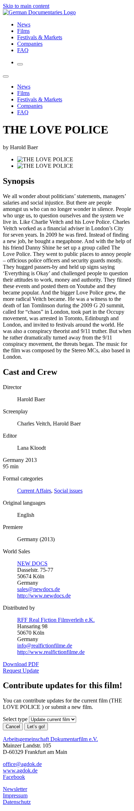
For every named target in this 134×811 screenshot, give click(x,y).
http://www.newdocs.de (44, 596)
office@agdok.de (22, 764)
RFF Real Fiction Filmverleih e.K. (56, 620)
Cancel (13, 726)
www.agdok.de (20, 770)
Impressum (15, 795)
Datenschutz (17, 802)
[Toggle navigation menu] (20, 64)
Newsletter (15, 789)
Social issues (68, 491)
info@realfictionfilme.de (44, 646)
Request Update (21, 671)
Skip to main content (26, 6)
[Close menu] (6, 76)
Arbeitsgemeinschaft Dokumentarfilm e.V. (50, 739)
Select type (15, 719)
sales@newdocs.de (38, 589)
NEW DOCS (32, 563)
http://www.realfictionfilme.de (51, 652)
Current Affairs (34, 491)
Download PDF (21, 664)
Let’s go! (36, 726)
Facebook (14, 777)
